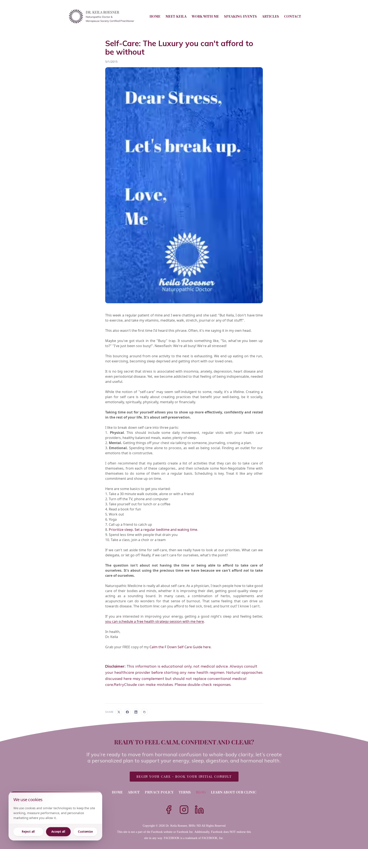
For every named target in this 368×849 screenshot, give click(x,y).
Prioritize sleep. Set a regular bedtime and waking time (153, 529)
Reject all (28, 831)
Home (155, 16)
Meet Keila (176, 16)
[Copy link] (144, 712)
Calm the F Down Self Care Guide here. (180, 647)
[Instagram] (184, 809)
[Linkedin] (199, 809)
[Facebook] (168, 809)
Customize (85, 831)
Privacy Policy (159, 792)
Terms (185, 792)
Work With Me (205, 16)
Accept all (58, 831)
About (134, 792)
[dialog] (55, 815)
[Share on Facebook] (127, 712)
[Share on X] (118, 712)
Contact (292, 16)
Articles (270, 16)
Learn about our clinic (233, 792)
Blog (201, 792)
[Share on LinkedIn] (135, 712)
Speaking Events (240, 16)
